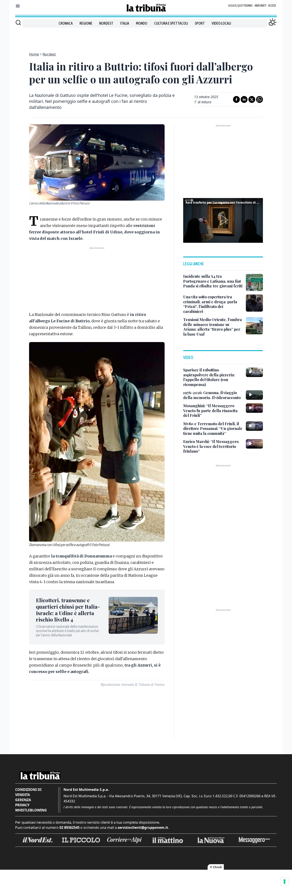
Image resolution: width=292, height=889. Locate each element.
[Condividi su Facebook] (236, 99)
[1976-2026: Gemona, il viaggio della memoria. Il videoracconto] (254, 395)
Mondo (141, 23)
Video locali (221, 23)
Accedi (272, 5)
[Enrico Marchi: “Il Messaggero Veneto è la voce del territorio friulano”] (254, 444)
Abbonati (260, 5)
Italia (124, 23)
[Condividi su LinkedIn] (244, 99)
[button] (223, 220)
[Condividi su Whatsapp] (259, 99)
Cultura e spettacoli (171, 23)
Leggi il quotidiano (240, 5)
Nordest (106, 23)
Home (34, 54)
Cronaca (66, 23)
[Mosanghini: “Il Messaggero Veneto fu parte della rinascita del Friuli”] (254, 408)
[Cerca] (18, 22)
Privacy (22, 805)
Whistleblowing (31, 810)
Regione (86, 23)
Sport (200, 23)
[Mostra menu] (17, 6)
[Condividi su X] (251, 99)
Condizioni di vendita (28, 792)
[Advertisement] (146, 37)
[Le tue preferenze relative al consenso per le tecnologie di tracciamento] (284, 881)
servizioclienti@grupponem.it (143, 827)
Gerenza (23, 799)
